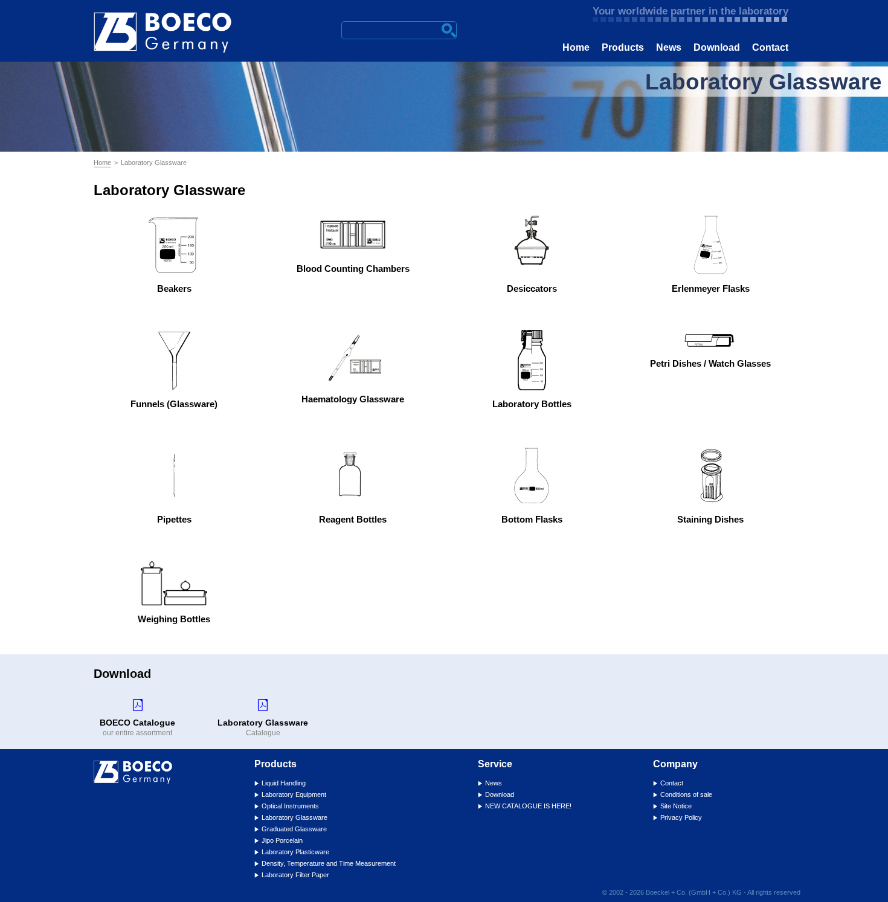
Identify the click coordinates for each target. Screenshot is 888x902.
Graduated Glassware (294, 829)
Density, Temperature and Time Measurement (329, 863)
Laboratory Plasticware (295, 851)
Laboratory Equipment (294, 794)
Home (576, 47)
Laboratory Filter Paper (295, 874)
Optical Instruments (290, 806)
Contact (770, 47)
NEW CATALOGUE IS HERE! (528, 806)
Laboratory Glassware (294, 817)
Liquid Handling (284, 783)
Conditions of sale (686, 794)
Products (623, 47)
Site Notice (676, 806)
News (668, 47)
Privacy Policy (681, 817)
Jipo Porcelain (282, 840)
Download (716, 47)
